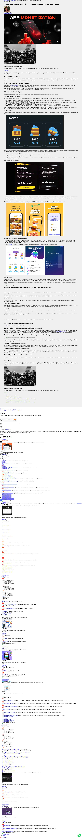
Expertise (4, 462)
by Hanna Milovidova (8, 13)
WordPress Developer (6, 489)
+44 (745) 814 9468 (3, 448)
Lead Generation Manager (6, 484)
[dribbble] (7, 457)
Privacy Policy (8, 429)
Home (5, 0)
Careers (3, 465)
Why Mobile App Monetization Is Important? (14, 396)
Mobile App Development (6, 476)
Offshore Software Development (8, 478)
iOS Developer (5, 488)
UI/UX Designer (5, 491)
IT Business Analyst (5, 483)
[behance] (5, 457)
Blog (8, 0)
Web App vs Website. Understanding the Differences (9, 409)
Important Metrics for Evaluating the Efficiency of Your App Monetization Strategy (21, 398)
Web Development (5, 474)
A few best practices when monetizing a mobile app (15, 399)
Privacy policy (79, 503)
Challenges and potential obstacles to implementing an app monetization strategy (20, 401)
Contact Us (5, 837)
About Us (6, 70)
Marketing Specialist (5, 486)
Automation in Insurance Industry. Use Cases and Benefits (11, 410)
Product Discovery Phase (6, 472)
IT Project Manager (5, 492)
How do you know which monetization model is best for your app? (18, 400)
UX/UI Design (4, 473)
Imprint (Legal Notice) (6, 468)
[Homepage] (1, 443)
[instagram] (2, 457)
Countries (4, 466)
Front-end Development (6, 475)
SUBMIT (1, 434)
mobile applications (14, 85)
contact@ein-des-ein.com (4, 449)
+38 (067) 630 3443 (3, 447)
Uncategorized (12, 0)
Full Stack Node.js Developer (7, 487)
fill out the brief (2, 445)
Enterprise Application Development (8, 477)
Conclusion (8, 402)
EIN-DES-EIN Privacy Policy (7, 467)
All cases (4, 455)
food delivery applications (61, 331)
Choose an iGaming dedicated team (8, 770)
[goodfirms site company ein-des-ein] (4, 501)
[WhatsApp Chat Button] (79, 835)
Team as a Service (5, 480)
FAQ (3, 464)
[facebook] (3, 457)
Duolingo (10, 244)
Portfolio (3, 461)
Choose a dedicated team (6, 613)
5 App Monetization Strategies (11, 397)
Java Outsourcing (5, 479)
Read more (4, 519)
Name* (1, 423)
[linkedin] (0, 457)
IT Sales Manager (5, 490)
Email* (1, 426)
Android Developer (5, 485)
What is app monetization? (11, 395)
